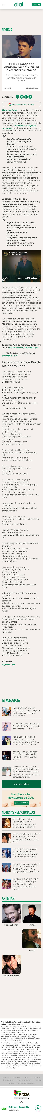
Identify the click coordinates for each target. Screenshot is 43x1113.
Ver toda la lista (21, 784)
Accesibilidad (9, 1080)
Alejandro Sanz (8, 664)
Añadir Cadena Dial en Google (23, 104)
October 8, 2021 (9, 355)
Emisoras (27, 1077)
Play (38, 1108)
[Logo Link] (18, 4)
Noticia (7, 30)
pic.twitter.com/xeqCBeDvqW (23, 347)
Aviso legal (37, 1077)
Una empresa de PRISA (21, 1092)
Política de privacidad (24, 1080)
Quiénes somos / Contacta (11, 1077)
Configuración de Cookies (26, 1083)
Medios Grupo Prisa (21, 1098)
